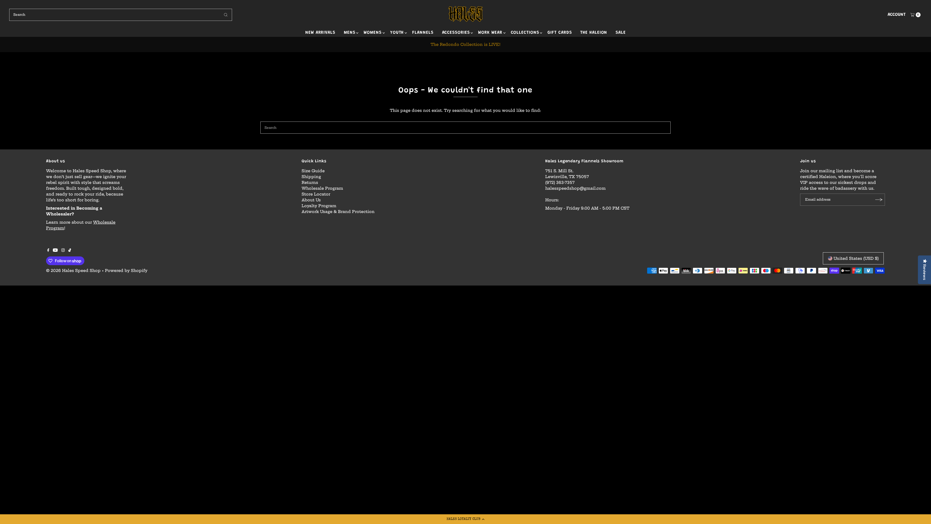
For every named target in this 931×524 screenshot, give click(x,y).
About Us (311, 199)
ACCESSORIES (456, 33)
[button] (465, 519)
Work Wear (490, 33)
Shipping (311, 176)
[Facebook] (48, 250)
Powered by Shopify (126, 270)
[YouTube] (55, 250)
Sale (621, 33)
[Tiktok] (69, 250)
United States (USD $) (856, 258)
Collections (525, 33)
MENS (349, 33)
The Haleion (593, 33)
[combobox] (120, 15)
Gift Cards (559, 33)
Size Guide (313, 170)
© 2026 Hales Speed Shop (73, 270)
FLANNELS (422, 33)
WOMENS (372, 33)
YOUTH (397, 33)
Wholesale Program (322, 188)
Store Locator (316, 194)
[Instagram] (63, 250)
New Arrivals (320, 33)
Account (897, 15)
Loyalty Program (319, 205)
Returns (310, 182)
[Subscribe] (879, 200)
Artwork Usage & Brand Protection (338, 211)
